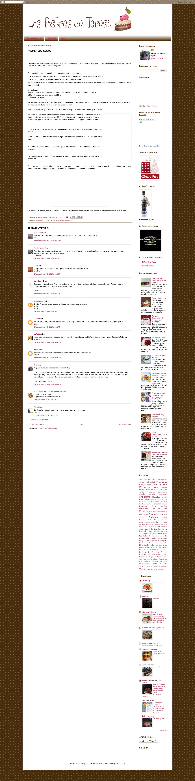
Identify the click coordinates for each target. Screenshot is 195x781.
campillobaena (162, 492)
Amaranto (164, 479)
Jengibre (145, 533)
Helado (149, 531)
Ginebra (141, 522)
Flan (154, 511)
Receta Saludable (160, 561)
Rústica (145, 596)
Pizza (165, 550)
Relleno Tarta (69, 220)
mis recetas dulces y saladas (153, 628)
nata (148, 547)
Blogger (122, 764)
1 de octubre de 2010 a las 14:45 (46, 415)
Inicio (81, 424)
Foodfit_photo (39, 248)
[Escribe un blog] (73, 217)
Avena (149, 484)
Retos (165, 563)
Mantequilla (162, 540)
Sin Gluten (159, 566)
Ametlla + (142, 482)
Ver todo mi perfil (157, 59)
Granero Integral (150, 522)
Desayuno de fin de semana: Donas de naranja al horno (159, 375)
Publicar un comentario (39, 420)
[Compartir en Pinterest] (81, 217)
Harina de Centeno (152, 527)
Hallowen (159, 522)
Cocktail (153, 499)
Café (165, 490)
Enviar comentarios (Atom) (47, 428)
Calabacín (142, 492)
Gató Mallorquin (154, 520)
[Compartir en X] (76, 217)
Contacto (51, 38)
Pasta (146, 550)
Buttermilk (157, 490)
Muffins (164, 545)
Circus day (146, 581)
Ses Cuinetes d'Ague (150, 643)
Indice (64, 38)
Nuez (165, 547)
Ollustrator (99, 764)
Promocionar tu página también (149, 146)
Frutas (152, 514)
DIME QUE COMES (149, 700)
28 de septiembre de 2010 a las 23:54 (47, 241)
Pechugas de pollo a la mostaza (152, 645)
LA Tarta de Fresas (159, 338)
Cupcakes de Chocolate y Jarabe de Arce (159, 280)
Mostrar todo (163, 730)
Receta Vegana (144, 563)
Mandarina (153, 540)
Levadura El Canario (158, 538)
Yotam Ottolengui (158, 569)
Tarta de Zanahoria (159, 298)
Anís (148, 482)
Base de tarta (40, 220)
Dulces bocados (148, 716)
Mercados (164, 543)
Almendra (156, 479)
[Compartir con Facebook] (78, 217)
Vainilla (150, 569)
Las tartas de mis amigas (150, 536)
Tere (35, 365)
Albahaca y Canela (149, 612)
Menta (158, 543)
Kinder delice (157, 667)
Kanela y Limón (148, 665)
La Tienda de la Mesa (158, 533)
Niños (161, 547)
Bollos (156, 487)
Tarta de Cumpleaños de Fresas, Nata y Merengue (158, 319)
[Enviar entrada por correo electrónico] (67, 217)
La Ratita (37, 334)
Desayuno (143, 508)
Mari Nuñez (38, 281)
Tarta (142, 569)
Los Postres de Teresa (146, 119)
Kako (36, 407)
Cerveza (152, 494)
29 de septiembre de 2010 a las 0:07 (47, 258)
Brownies (142, 490)
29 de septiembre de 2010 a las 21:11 (47, 384)
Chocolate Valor (145, 499)
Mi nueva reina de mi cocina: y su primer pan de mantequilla (158, 396)
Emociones (145, 511)
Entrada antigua (125, 424)
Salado (142, 566)
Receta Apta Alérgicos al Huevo (150, 557)
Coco (159, 499)
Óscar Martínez (148, 266)
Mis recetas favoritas (150, 649)
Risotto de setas (158, 630)
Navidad (154, 547)
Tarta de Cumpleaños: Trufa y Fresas (159, 434)
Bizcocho (144, 487)
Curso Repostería (51, 220)
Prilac (153, 554)
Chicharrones (163, 494)
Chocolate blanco (159, 497)
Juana (36, 349)
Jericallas (156, 598)
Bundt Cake (149, 490)
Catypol (37, 319)
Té (146, 569)
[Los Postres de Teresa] (147, 144)
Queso (164, 554)
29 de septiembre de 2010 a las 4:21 (47, 311)
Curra (36, 266)
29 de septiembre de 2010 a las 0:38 (47, 294)
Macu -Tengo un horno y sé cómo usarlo (49, 391)
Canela (142, 494)
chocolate (144, 496)
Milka (160, 545)
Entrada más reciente (36, 424)
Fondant (159, 511)
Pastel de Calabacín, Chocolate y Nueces (159, 453)
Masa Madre (143, 543)
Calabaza (152, 492)
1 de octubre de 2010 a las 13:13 (46, 400)
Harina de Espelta (152, 529)
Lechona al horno (158, 583)
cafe (161, 490)
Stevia (165, 566)
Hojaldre (156, 531)
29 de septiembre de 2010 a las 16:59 (47, 342)
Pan (141, 550)
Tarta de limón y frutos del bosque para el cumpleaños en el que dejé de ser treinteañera (159, 618)
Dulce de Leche (159, 508)
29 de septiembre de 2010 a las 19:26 (47, 358)
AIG (149, 480)
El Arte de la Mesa (149, 262)
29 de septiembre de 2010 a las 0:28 (47, 274)
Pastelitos (152, 550)
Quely (158, 554)
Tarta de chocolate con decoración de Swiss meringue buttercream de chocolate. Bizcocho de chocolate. (153, 690)
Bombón (164, 487)
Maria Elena (38, 233)
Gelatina (164, 520)
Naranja (142, 547)
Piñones (159, 550)
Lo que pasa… (39, 301)
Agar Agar (143, 479)
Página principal (34, 38)
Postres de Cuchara (149, 552)
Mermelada (151, 545)
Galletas (153, 517)
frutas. (159, 514)
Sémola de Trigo (151, 566)
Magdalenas (144, 540)
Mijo (157, 545)
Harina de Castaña (153, 524)
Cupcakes (150, 502)
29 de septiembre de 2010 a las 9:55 (47, 327)
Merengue (60, 220)
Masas (152, 543)
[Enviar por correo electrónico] (71, 217)
